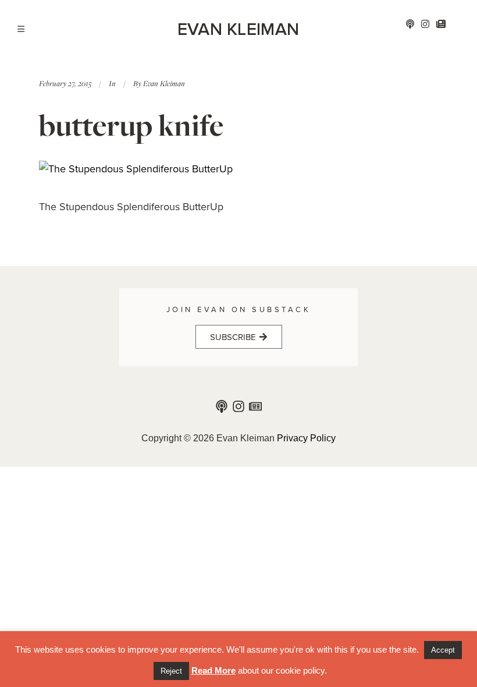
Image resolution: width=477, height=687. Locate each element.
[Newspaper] (255, 406)
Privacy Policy (306, 438)
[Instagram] (238, 406)
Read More (213, 670)
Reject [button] (171, 671)
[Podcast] (221, 406)
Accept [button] (443, 650)
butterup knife (131, 124)
